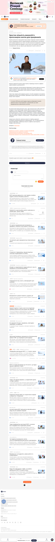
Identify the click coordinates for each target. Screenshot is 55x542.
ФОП (17, 193)
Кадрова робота (19, 238)
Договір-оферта (3, 527)
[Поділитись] (42, 51)
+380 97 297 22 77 (4, 511)
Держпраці (16, 125)
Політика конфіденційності (5, 528)
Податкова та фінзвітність (18, 278)
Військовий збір (12, 407)
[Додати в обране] (44, 51)
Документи (46, 540)
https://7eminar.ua (21, 146)
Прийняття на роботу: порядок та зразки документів (21, 130)
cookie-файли (27, 540)
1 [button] (24, 485)
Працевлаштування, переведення (15, 32)
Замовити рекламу (47, 1)
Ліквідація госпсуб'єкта (24, 349)
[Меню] (2, 17)
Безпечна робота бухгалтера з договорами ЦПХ (20, 133)
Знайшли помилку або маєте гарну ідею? (8, 505)
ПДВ (17, 377)
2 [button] (26, 485)
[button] (32, 485)
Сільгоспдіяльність (18, 306)
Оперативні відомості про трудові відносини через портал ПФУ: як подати (26, 134)
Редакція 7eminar (16, 48)
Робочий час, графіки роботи (21, 265)
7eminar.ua (49, 531)
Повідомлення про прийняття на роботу (18, 132)
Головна (8, 540)
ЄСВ (14, 293)
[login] (52, 16)
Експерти (2, 496)
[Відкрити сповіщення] (50, 17)
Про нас (2, 494)
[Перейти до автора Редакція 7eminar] (12, 140)
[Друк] (27, 51)
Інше (17, 223)
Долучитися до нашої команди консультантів (9, 501)
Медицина (11, 250)
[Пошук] (45, 17)
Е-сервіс (11, 334)
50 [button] (29, 485)
